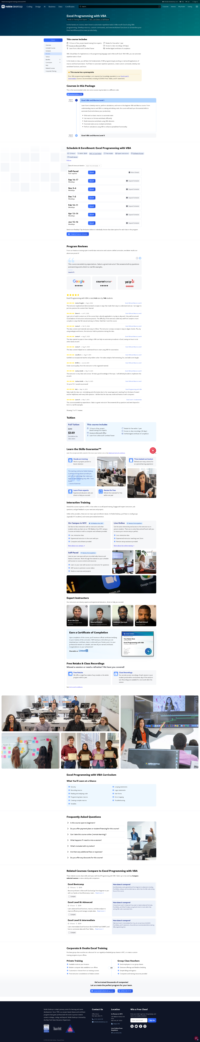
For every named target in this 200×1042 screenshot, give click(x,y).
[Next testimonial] (140, 258)
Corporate (165, 7)
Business (52, 6)
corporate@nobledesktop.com (103, 991)
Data (60, 6)
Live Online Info (117, 1033)
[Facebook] (140, 1026)
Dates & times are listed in (76, 165)
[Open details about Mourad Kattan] (100, 615)
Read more (99, 893)
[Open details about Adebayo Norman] (123, 615)
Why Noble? (181, 7)
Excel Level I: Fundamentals (134, 399)
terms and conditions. (76, 687)
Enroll (53, 40)
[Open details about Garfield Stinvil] (145, 615)
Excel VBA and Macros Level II (133, 303)
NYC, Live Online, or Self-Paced (99, 19)
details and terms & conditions (117, 453)
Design (38, 6)
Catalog (190, 7)
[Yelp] (132, 1026)
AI (44, 6)
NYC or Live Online (95, 153)
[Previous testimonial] (137, 258)
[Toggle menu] (196, 6)
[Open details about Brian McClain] (77, 615)
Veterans (173, 7)
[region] (104, 267)
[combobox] (120, 6)
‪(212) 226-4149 (126, 991)
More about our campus (76, 546)
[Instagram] (144, 1026)
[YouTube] (136, 1026)
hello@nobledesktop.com (101, 1022)
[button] (196, 1038)
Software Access (138, 153)
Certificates (69, 6)
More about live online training (123, 546)
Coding (29, 6)
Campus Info (116, 1024)
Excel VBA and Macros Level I (134, 313)
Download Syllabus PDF (75, 94)
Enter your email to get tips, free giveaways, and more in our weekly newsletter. (143, 1015)
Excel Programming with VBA (134, 389)
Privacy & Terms (60, 1040)
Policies (69, 160)
